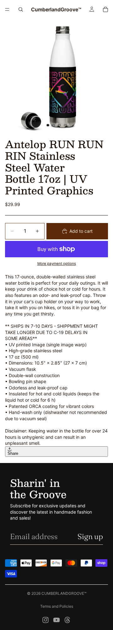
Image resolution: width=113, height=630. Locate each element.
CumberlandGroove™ (63, 593)
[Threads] (67, 620)
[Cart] (105, 9)
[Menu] (7, 9)
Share (13, 453)
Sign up (90, 536)
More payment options (56, 263)
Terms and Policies (56, 606)
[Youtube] (56, 620)
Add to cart (81, 231)
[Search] (21, 9)
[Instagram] (45, 620)
